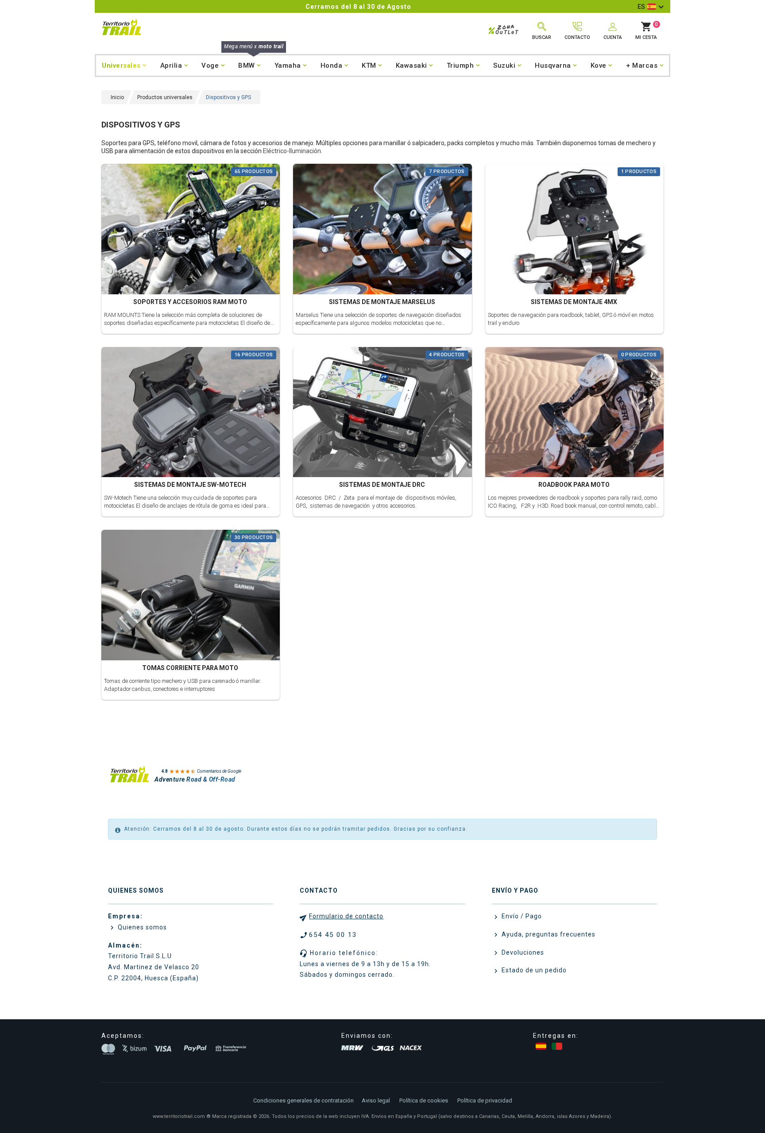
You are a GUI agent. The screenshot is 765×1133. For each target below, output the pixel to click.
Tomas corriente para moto (190, 667)
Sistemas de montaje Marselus (382, 301)
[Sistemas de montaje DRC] (382, 413)
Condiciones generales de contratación (303, 1100)
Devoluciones (522, 952)
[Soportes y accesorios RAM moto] (190, 230)
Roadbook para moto (574, 484)
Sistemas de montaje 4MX (574, 301)
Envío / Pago (521, 916)
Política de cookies (423, 1100)
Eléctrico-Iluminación (292, 150)
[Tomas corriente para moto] (190, 596)
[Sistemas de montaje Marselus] (382, 230)
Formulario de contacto (346, 916)
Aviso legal (376, 1100)
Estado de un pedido (533, 970)
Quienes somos (141, 927)
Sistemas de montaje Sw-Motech (190, 484)
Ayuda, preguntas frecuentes (547, 934)
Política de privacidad (484, 1100)
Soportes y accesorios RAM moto (190, 301)
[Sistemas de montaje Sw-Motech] (190, 413)
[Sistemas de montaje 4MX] (574, 230)
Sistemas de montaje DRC (382, 484)
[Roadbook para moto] (574, 413)
